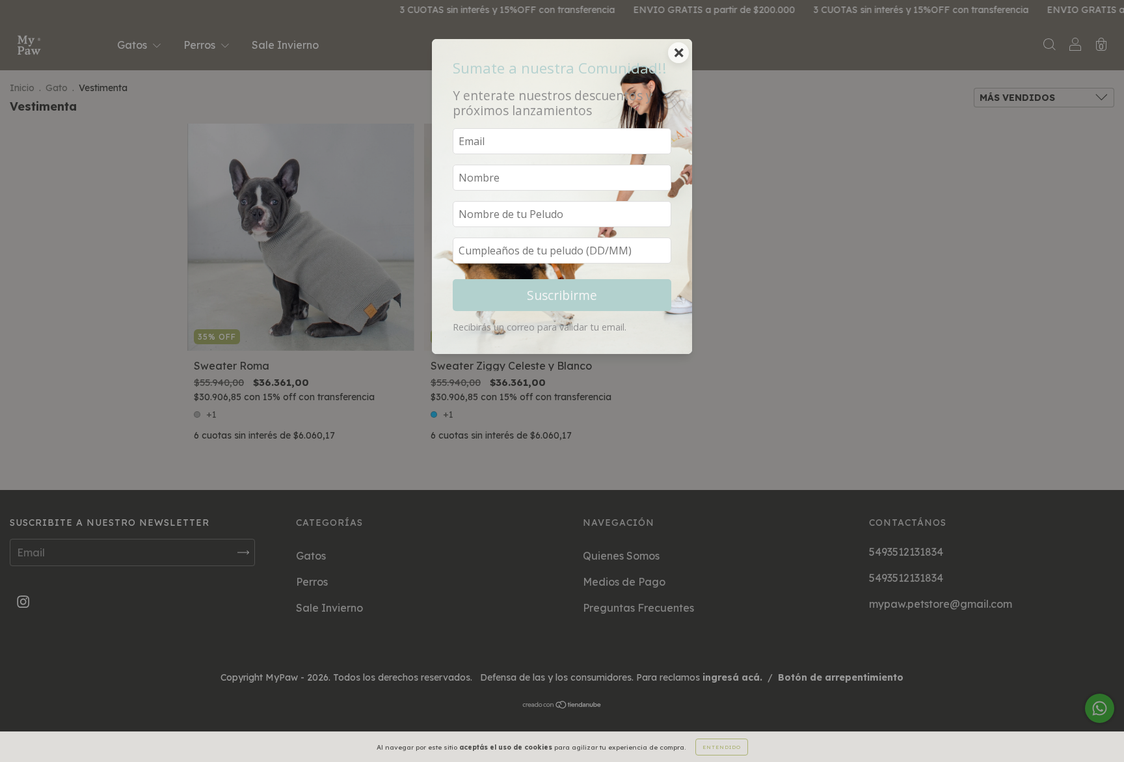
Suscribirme (562, 295)
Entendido (721, 747)
